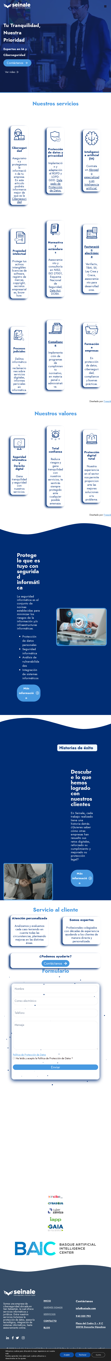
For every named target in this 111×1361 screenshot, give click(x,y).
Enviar (25, 700)
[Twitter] (17, 1337)
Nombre (24, 662)
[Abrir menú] (105, 5)
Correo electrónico (29, 672)
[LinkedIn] (6, 1338)
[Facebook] (13, 1338)
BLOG (47, 1327)
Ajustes (98, 1354)
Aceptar (67, 1354)
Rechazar (82, 1354)
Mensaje (24, 682)
